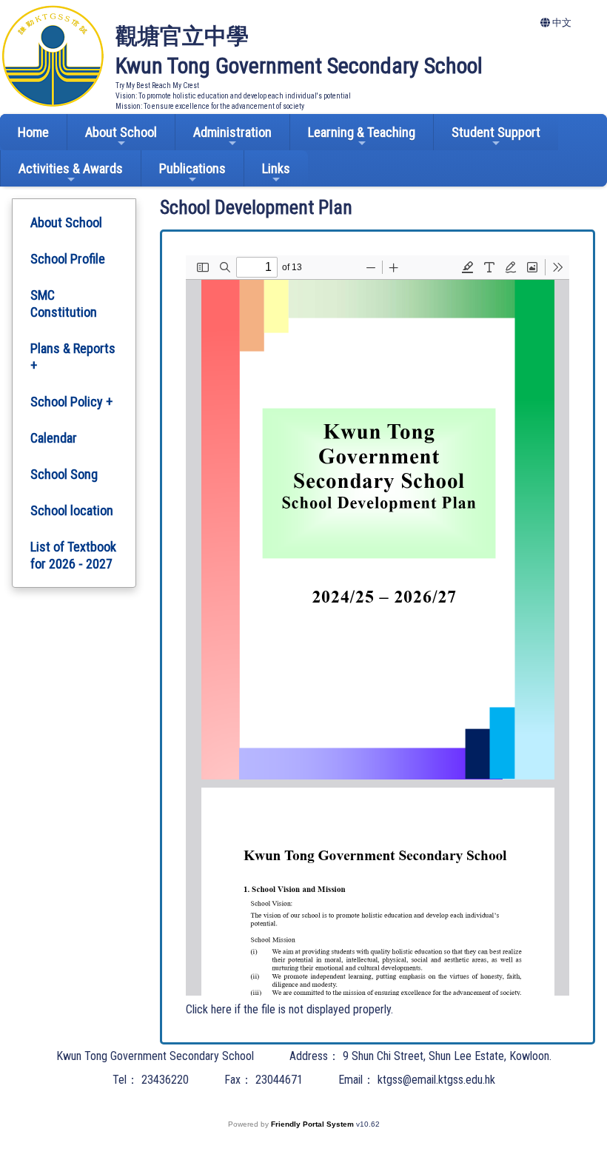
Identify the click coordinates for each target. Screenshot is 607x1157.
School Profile (67, 258)
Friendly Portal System (313, 1124)
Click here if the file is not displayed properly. (289, 1009)
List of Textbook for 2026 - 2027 (73, 555)
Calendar (53, 438)
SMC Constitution (63, 303)
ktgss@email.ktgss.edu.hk (436, 1080)
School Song (64, 474)
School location (71, 510)
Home (33, 132)
